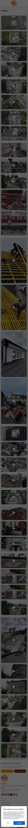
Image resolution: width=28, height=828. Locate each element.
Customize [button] (8, 823)
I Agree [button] (19, 823)
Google (9, 818)
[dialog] (14, 816)
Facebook (15, 818)
